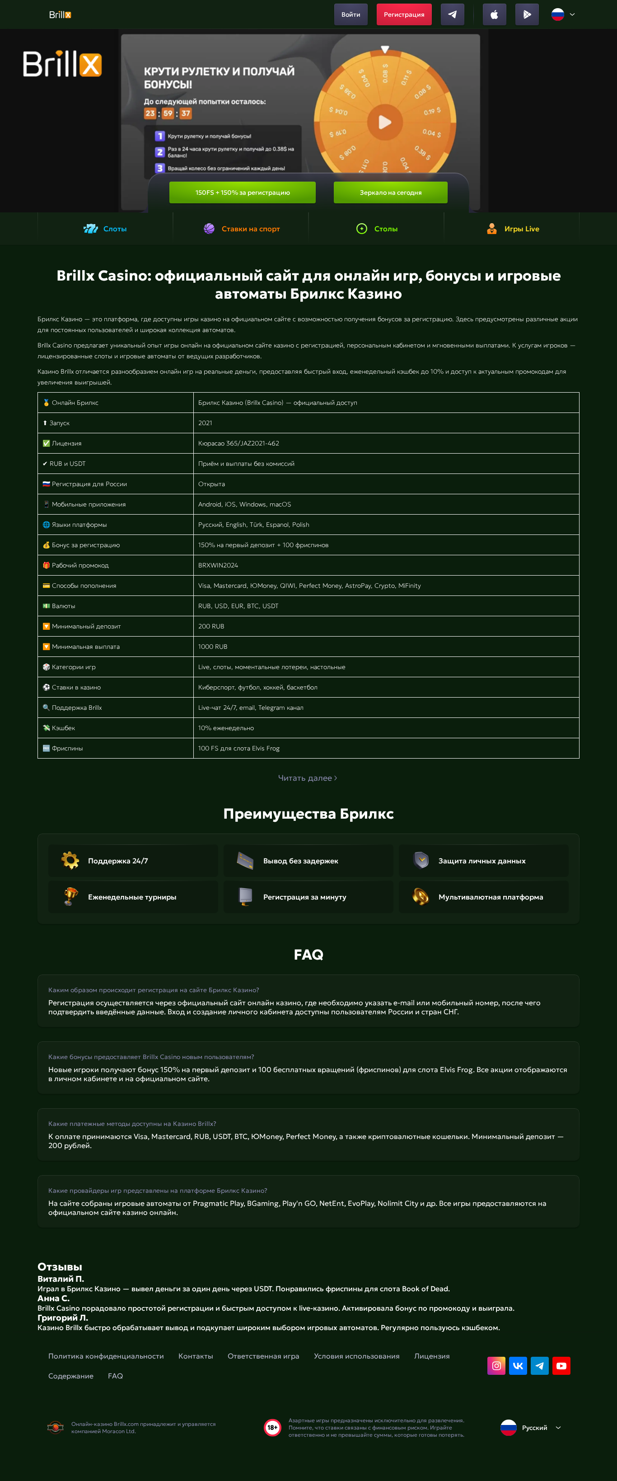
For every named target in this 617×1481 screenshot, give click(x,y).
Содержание (70, 1375)
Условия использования (357, 1355)
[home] (60, 14)
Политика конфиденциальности (106, 1355)
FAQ (115, 1375)
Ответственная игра (263, 1355)
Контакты (195, 1355)
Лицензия (432, 1355)
